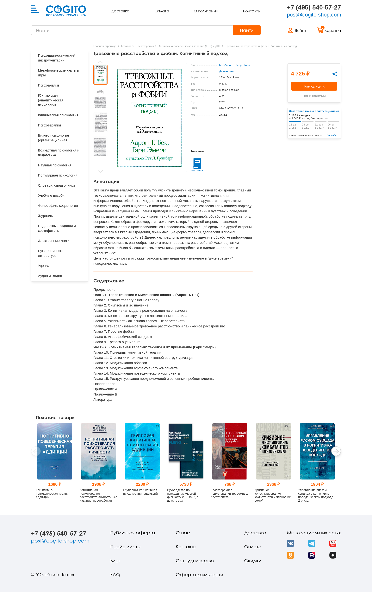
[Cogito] (66, 10)
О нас (183, 532)
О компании (206, 11)
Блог (115, 560)
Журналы (45, 216)
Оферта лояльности (199, 574)
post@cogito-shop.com (314, 15)
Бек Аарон (225, 65)
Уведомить (314, 86)
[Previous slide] (100, 62)
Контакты (251, 11)
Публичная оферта (132, 532)
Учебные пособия (52, 195)
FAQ (115, 574)
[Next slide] (100, 171)
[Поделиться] (335, 74)
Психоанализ (48, 85)
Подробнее (333, 135)
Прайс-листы (125, 546)
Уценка (43, 266)
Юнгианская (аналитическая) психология (51, 100)
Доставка (120, 11)
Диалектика (226, 71)
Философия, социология (58, 206)
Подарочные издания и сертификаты (57, 228)
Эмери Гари (242, 65)
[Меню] (35, 9)
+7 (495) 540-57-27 (314, 7)
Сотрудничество (195, 560)
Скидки (252, 560)
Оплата (161, 11)
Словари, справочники (56, 185)
